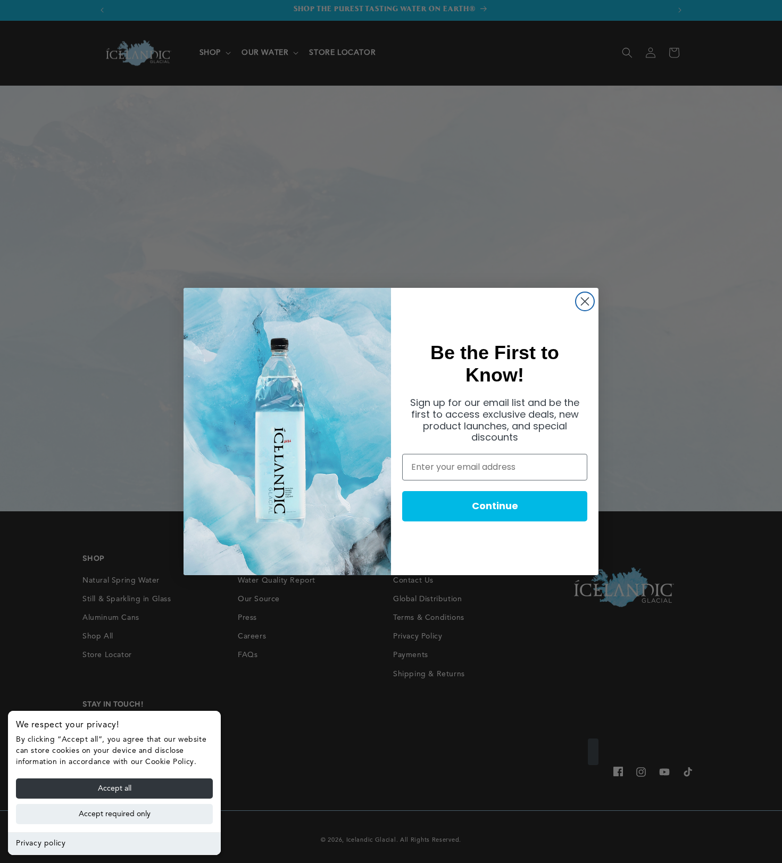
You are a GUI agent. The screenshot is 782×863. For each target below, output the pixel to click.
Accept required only (115, 814)
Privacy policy (40, 843)
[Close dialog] (585, 301)
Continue (495, 505)
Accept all (114, 788)
